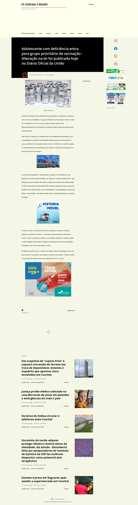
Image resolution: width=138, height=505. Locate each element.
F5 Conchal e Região (34, 4)
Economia (48, 33)
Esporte (72, 33)
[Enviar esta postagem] (22, 310)
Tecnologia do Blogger (58, 499)
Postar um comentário (37, 382)
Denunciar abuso (111, 108)
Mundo (64, 33)
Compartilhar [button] (86, 81)
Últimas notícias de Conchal (27, 33)
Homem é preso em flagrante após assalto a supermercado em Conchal (45, 479)
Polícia (40, 33)
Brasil (56, 33)
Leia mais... (66, 382)
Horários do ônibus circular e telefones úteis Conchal (40, 417)
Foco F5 (80, 33)
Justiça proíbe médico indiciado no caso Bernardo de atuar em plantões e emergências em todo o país (45, 395)
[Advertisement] (53, 21)
